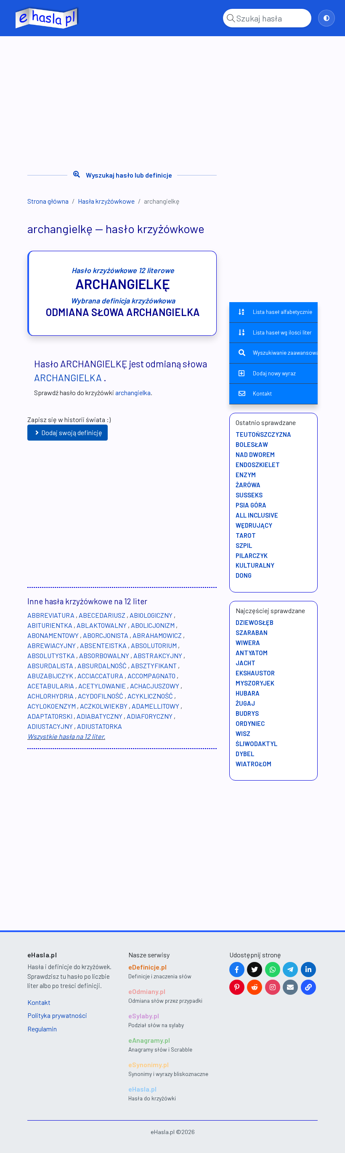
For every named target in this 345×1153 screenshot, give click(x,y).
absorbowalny (104, 655)
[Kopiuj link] (308, 987)
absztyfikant (154, 665)
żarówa (248, 485)
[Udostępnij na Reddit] (254, 987)
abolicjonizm (153, 625)
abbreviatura (50, 615)
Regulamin (42, 1029)
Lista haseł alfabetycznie (282, 311)
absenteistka (103, 645)
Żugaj (245, 703)
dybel (245, 753)
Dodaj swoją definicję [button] (71, 432)
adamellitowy (155, 706)
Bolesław (252, 444)
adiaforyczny (149, 716)
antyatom (252, 652)
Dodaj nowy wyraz (274, 373)
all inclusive (257, 515)
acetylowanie (102, 686)
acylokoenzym (51, 706)
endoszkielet (258, 464)
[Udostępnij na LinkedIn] (308, 969)
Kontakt (262, 393)
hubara (248, 693)
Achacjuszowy (154, 686)
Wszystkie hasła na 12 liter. (66, 736)
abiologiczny (151, 615)
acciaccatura (100, 676)
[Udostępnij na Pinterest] (236, 987)
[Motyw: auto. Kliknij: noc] (326, 18)
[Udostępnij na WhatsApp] (272, 969)
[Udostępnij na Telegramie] (290, 969)
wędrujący (254, 525)
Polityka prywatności (57, 1015)
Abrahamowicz (157, 635)
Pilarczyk (252, 555)
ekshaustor (255, 673)
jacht (245, 663)
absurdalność (102, 665)
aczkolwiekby (103, 706)
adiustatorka (99, 726)
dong (244, 575)
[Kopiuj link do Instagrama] (272, 987)
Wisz (243, 733)
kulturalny (255, 565)
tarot (246, 535)
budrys (247, 713)
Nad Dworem (255, 454)
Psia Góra (251, 505)
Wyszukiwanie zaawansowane (285, 352)
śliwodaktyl (256, 743)
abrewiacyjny (51, 645)
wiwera (248, 642)
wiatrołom (253, 764)
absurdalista (50, 665)
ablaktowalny (102, 625)
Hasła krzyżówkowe (106, 201)
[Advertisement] (172, 100)
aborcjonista (105, 635)
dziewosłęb (254, 622)
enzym (246, 474)
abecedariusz (102, 615)
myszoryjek (255, 683)
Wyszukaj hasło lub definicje (129, 175)
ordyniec (250, 723)
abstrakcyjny (157, 655)
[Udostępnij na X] (254, 969)
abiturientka (49, 625)
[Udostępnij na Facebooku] (236, 969)
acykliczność (150, 696)
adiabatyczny (99, 716)
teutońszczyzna (263, 434)
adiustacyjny (50, 726)
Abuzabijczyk (50, 676)
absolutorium (154, 645)
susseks (249, 495)
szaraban (252, 632)
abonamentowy (53, 635)
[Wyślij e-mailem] (290, 987)
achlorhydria (50, 696)
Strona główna (48, 201)
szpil (244, 545)
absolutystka (51, 655)
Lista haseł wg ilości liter (282, 332)
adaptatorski (49, 716)
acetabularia (50, 686)
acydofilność (100, 696)
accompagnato (151, 676)
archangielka (68, 377)
